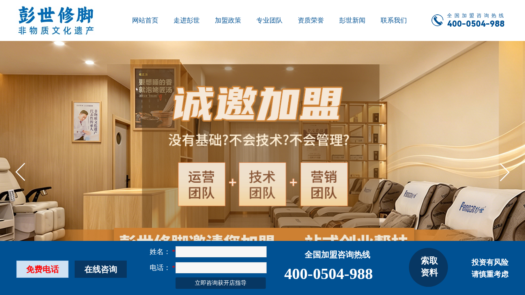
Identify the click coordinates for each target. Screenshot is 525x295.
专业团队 (269, 20)
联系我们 (394, 20)
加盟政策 (228, 20)
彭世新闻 (352, 20)
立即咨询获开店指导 (221, 283)
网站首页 (145, 20)
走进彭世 (186, 20)
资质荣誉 (311, 20)
